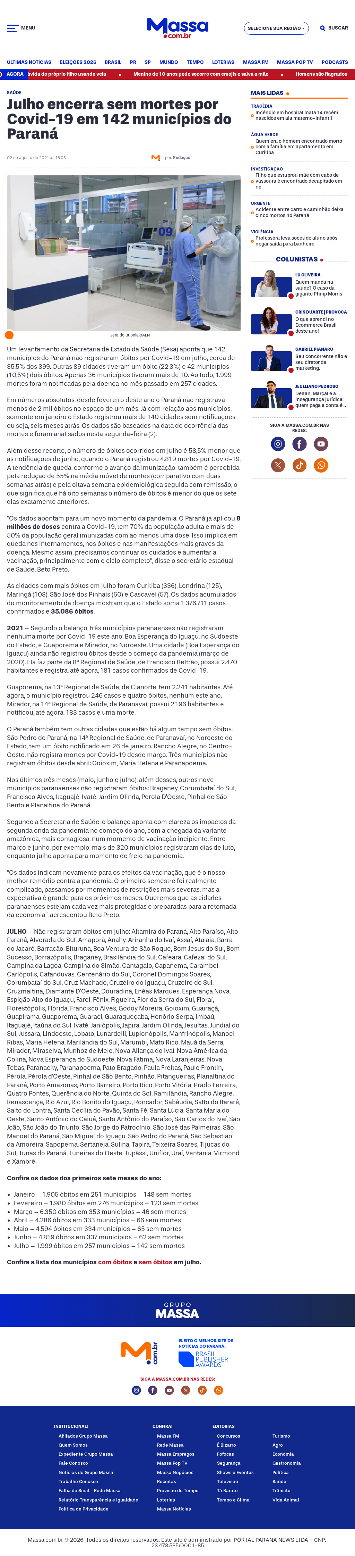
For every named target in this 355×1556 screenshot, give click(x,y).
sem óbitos (155, 1262)
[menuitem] (29, 63)
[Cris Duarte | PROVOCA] (271, 320)
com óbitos (115, 1262)
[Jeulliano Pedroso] (271, 395)
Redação (181, 157)
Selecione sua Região (274, 28)
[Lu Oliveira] (271, 283)
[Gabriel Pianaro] (271, 358)
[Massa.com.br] (177, 28)
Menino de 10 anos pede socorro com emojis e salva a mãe (167, 74)
